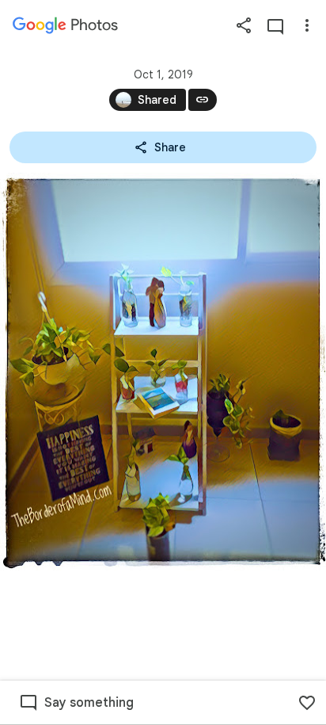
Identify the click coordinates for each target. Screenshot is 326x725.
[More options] (307, 25)
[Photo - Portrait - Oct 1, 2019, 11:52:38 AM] (163, 371)
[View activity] (275, 25)
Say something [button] (89, 703)
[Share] (244, 25)
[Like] (307, 703)
